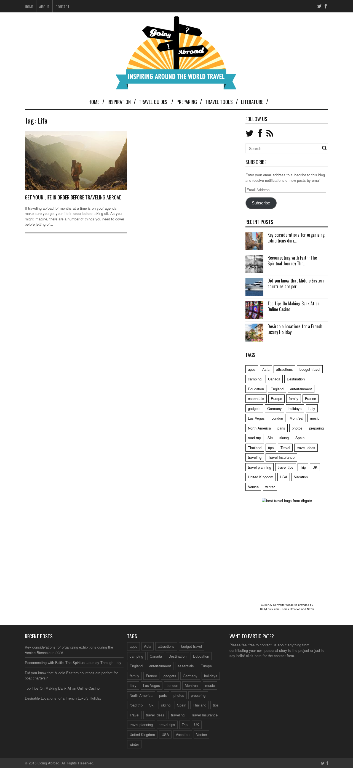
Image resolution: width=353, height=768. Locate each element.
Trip (303, 467)
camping (254, 379)
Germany (274, 408)
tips (271, 447)
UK (314, 467)
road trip (254, 437)
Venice (253, 486)
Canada (274, 379)
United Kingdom (260, 476)
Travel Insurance (281, 457)
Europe (276, 398)
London (277, 418)
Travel (285, 447)
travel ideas (306, 447)
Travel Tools (219, 101)
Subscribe (261, 203)
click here (253, 655)
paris (281, 428)
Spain (299, 437)
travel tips (285, 467)
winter (270, 486)
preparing (316, 428)
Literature (252, 101)
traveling (254, 457)
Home (29, 6)
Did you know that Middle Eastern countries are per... (296, 283)
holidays (295, 408)
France (310, 398)
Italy (311, 408)
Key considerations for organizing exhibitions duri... (296, 237)
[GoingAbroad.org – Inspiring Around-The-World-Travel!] (176, 87)
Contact (62, 6)
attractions (284, 369)
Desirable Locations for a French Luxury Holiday (295, 329)
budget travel (309, 369)
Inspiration (119, 101)
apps (252, 369)
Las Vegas (256, 418)
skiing (284, 437)
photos (297, 428)
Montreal (296, 418)
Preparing (186, 101)
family (293, 398)
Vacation (301, 476)
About (44, 6)
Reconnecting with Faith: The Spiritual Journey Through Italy (73, 662)
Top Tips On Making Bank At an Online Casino (293, 306)
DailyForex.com (269, 608)
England (277, 388)
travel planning (259, 467)
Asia (265, 369)
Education (256, 388)
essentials (256, 398)
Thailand (254, 447)
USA (283, 476)
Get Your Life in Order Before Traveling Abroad (73, 197)
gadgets (254, 408)
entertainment (301, 388)
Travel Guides (153, 101)
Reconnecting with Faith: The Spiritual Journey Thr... (292, 260)
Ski (270, 437)
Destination (296, 379)
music (315, 418)
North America (259, 428)
